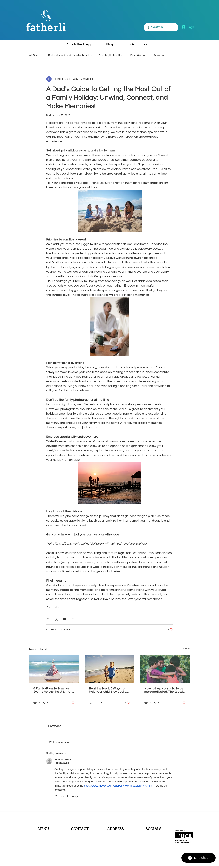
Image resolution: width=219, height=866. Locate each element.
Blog (43, 838)
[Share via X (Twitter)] (56, 619)
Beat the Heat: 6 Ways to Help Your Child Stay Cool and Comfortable (109, 690)
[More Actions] (171, 761)
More (156, 55)
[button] (139, 45)
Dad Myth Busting (110, 55)
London (114, 836)
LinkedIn (153, 841)
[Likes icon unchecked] (56, 797)
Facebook (153, 837)
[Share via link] (73, 619)
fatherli (46, 27)
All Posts (35, 55)
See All (186, 648)
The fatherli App (43, 833)
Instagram (153, 834)
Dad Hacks (138, 55)
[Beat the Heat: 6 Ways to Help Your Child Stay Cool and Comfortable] (109, 669)
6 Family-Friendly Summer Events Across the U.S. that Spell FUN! (52, 690)
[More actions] (171, 79)
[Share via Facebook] (47, 619)
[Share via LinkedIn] (64, 619)
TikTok (153, 845)
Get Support (43, 842)
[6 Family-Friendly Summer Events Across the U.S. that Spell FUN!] (54, 669)
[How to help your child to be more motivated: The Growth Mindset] (165, 669)
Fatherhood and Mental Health (70, 55)
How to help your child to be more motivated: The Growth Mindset (164, 690)
